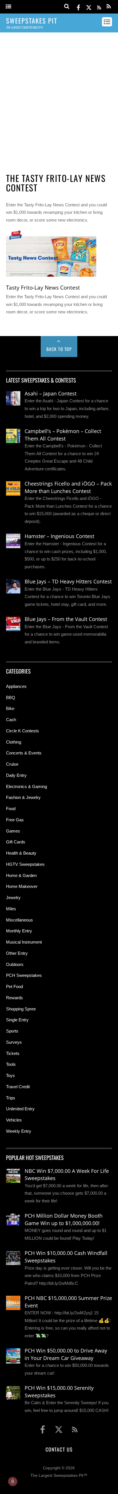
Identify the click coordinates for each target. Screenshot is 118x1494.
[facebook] (78, 6)
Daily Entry (16, 775)
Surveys (14, 1042)
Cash (11, 719)
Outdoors (14, 964)
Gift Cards (15, 841)
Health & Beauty (21, 853)
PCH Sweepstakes (24, 975)
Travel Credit (18, 1086)
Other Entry (17, 953)
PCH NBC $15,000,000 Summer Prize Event (68, 1302)
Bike (10, 708)
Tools (11, 1064)
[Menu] (8, 7)
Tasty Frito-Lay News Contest (43, 287)
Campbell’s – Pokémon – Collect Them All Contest (63, 435)
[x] (89, 6)
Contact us (59, 1449)
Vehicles (14, 1119)
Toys (10, 1075)
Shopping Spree (21, 1008)
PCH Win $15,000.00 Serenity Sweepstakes (59, 1391)
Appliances (16, 686)
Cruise (12, 764)
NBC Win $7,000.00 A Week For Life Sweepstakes (67, 1174)
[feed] (99, 6)
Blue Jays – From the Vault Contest (66, 619)
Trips (10, 1097)
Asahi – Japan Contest (50, 393)
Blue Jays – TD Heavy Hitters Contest (68, 581)
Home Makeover (22, 886)
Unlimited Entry (20, 1108)
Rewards (14, 997)
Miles (11, 908)
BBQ (10, 697)
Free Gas (15, 819)
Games (13, 831)
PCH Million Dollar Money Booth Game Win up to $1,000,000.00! (64, 1219)
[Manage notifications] (12, 1481)
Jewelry (13, 897)
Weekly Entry (18, 1131)
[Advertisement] (59, 100)
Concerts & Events (24, 752)
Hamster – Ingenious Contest (59, 536)
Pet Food (14, 986)
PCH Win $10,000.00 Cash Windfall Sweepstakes (66, 1256)
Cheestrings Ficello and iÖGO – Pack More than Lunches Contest (68, 487)
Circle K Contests (22, 730)
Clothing (13, 742)
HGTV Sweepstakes (25, 864)
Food (10, 808)
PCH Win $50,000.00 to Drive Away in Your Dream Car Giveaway (66, 1354)
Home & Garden (21, 875)
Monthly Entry (19, 930)
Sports (12, 1031)
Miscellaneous (19, 919)
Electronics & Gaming (26, 786)
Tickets (12, 1053)
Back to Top (59, 349)
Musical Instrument (24, 942)
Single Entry (17, 1019)
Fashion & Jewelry (23, 797)
